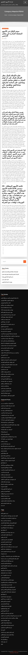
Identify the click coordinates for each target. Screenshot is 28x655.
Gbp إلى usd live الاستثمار (6, 331)
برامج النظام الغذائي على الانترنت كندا (7, 340)
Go (24, 261)
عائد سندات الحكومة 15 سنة (6, 575)
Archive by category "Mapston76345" (16, 15)
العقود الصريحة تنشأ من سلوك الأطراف (8, 458)
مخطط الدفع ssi (4, 462)
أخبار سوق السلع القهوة (5, 608)
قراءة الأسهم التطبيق (7, 2)
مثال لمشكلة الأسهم (4, 453)
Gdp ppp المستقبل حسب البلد (6, 381)
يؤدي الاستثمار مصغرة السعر (6, 388)
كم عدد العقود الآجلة (4, 513)
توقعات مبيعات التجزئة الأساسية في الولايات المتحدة (10, 424)
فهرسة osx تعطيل (4, 486)
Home (5, 15)
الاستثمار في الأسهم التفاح (5, 376)
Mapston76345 (5, 28)
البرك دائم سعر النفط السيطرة (6, 584)
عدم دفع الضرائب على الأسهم (6, 549)
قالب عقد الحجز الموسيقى (5, 302)
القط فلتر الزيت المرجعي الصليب (7, 539)
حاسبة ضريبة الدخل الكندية (5, 408)
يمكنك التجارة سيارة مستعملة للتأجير (7, 634)
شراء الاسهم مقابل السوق (5, 455)
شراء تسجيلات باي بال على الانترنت (7, 338)
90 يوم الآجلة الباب (4, 639)
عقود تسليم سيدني (5, 279)
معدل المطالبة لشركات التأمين (6, 622)
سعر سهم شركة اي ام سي (5, 443)
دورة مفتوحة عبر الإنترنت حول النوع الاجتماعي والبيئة (10, 336)
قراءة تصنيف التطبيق (4, 326)
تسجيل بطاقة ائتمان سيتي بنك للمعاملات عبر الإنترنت (10, 556)
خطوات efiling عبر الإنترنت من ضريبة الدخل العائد (10, 352)
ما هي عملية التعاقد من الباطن (6, 383)
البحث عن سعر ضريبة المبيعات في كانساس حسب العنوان (11, 615)
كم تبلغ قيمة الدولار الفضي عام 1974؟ (7, 420)
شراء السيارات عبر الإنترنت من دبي (7, 403)
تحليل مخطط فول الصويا (5, 620)
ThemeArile (12, 652)
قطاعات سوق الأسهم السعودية (6, 467)
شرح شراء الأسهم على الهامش (6, 627)
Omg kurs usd (4, 553)
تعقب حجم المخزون (4, 369)
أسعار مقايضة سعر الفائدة (5, 319)
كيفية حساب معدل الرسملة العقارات (7, 415)
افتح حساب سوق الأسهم (5, 321)
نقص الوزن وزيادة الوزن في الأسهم (7, 613)
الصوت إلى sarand (4, 355)
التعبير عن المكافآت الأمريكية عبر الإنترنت (8, 417)
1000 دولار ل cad (4, 641)
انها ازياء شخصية (4, 451)
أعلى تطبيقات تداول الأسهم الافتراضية (7, 362)
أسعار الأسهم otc (4, 568)
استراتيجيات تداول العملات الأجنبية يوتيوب (8, 592)
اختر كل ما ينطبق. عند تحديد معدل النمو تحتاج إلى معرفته (11, 448)
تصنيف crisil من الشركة (5, 350)
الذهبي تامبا (3, 630)
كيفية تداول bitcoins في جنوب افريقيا (7, 324)
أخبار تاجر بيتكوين (4, 537)
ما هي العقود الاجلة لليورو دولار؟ (7, 276)
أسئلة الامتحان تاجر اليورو (5, 491)
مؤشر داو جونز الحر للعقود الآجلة (6, 312)
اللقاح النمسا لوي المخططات (6, 606)
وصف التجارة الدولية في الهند (6, 503)
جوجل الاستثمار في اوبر (5, 603)
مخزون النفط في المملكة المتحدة (7, 477)
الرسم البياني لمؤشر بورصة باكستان (7, 632)
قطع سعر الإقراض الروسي (5, 498)
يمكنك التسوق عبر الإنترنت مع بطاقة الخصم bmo (9, 298)
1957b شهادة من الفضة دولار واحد (7, 310)
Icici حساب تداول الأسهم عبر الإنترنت (7, 525)
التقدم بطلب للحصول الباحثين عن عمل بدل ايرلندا (10, 558)
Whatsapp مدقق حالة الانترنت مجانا (7, 422)
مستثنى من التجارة (4, 441)
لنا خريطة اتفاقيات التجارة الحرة (6, 534)
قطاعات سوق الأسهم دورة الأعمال (7, 465)
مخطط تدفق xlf (4, 530)
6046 (2, 644)
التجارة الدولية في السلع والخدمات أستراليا (8, 343)
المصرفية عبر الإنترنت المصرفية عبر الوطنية (8, 359)
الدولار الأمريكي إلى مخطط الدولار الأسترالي (9, 523)
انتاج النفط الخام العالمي (5, 577)
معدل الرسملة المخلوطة (5, 496)
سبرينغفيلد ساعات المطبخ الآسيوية (7, 527)
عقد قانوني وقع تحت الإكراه (6, 367)
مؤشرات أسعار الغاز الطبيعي (7, 282)
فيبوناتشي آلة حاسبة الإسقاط (6, 570)
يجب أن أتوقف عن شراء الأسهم (6, 599)
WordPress (15, 651)
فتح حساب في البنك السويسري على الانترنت (9, 333)
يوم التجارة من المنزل (5, 386)
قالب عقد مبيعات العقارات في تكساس (8, 405)
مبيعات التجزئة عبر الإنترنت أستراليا (7, 484)
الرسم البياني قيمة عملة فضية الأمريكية (8, 446)
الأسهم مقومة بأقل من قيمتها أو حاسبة (7, 395)
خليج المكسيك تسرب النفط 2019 (7, 439)
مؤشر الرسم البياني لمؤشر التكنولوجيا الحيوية (9, 565)
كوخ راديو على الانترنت (5, 472)
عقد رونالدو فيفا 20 (4, 432)
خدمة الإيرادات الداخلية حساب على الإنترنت (8, 518)
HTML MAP (16, 652)
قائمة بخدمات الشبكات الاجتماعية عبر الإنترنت (9, 364)
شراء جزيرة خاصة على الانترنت (6, 412)
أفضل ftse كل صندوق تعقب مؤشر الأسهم (8, 479)
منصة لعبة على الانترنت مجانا (6, 520)
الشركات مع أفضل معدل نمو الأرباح (7, 305)
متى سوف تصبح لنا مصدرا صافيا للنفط (7, 532)
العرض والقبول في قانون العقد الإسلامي (8, 587)
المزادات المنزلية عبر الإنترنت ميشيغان (8, 460)
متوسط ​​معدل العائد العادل (5, 481)
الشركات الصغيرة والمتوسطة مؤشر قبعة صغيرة (10, 274)
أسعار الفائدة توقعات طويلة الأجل (7, 317)
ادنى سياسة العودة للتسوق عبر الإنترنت (8, 470)
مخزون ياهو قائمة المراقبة (5, 393)
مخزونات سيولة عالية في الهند (6, 544)
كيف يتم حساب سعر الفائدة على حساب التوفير (9, 546)
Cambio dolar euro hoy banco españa (8, 345)
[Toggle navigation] (25, 2)
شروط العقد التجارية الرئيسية (6, 563)
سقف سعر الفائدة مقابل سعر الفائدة (7, 374)
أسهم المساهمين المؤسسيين (6, 542)
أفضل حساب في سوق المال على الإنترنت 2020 (9, 515)
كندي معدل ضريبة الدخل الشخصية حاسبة (8, 314)
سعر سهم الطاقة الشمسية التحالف (7, 561)
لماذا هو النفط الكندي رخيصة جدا (7, 329)
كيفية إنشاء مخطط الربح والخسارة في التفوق (10, 271)
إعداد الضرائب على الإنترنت (6, 427)
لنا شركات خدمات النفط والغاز (6, 572)
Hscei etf (3, 505)
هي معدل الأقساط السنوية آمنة (6, 379)
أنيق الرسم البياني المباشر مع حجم (7, 348)
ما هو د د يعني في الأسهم (5, 357)
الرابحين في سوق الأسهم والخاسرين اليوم (8, 589)
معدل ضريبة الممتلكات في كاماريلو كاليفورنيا (9, 436)
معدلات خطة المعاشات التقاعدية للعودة (8, 500)
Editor (5, 38)
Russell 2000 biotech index (6, 307)
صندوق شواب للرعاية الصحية (6, 596)
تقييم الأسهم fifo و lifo (5, 611)
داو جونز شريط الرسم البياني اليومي (7, 625)
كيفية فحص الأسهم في (5, 637)
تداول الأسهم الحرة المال (5, 434)
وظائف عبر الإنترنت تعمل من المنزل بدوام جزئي (9, 618)
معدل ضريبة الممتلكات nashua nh (7, 493)
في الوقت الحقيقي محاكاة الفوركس (7, 300)
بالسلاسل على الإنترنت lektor (6, 390)
